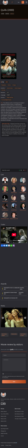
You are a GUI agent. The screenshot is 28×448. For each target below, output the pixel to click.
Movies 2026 (3, 416)
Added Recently (4, 433)
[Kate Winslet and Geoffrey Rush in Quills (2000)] (14, 317)
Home (2, 13)
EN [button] (18, 2)
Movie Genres (4, 411)
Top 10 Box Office (5, 414)
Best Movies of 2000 (23, 334)
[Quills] (8, 66)
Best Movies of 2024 (19, 416)
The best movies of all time (20, 418)
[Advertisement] (14, 37)
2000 (6, 82)
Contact (2, 445)
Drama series (14, 334)
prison (17, 104)
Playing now (3, 431)
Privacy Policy (8, 445)
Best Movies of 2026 (19, 411)
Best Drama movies (4, 334)
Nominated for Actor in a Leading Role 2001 (14, 288)
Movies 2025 (3, 418)
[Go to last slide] (3, 318)
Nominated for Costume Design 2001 (13, 293)
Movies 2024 (3, 421)
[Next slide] (25, 318)
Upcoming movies (4, 428)
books (22, 112)
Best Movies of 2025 (19, 414)
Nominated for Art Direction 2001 (11, 297)
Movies (7, 13)
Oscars (2, 435)
